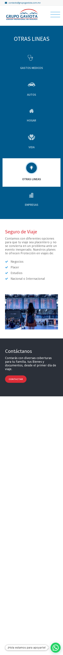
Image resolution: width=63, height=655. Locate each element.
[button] (56, 648)
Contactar (16, 379)
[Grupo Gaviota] (22, 14)
